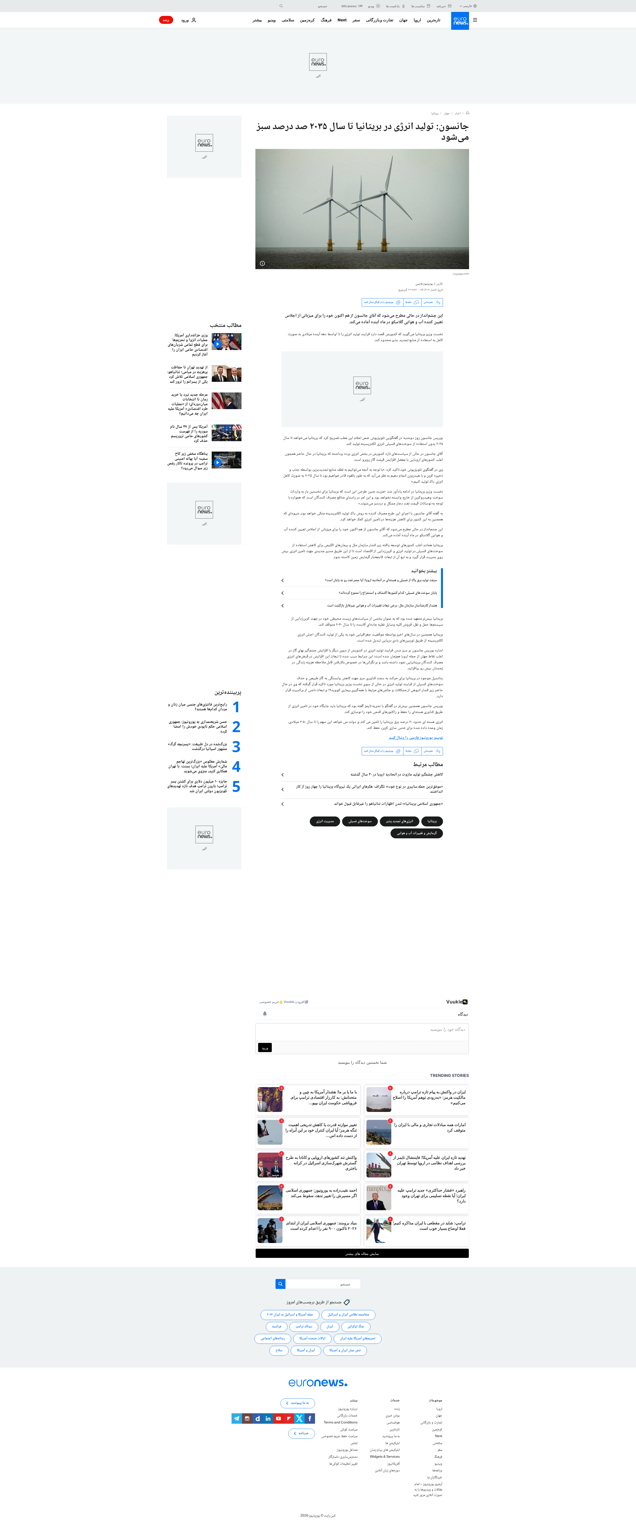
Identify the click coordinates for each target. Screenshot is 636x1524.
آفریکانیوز (393, 1464)
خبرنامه (304, 1433)
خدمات (395, 1401)
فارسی (467, 6)
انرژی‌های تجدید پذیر (399, 821)
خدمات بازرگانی (347, 1416)
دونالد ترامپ (304, 1327)
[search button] (281, 6)
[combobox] (306, 6)
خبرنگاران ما (434, 1477)
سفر (356, 19)
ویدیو (272, 19)
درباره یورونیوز (348, 1409)
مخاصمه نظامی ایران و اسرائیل (348, 1315)
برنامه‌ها (437, 1471)
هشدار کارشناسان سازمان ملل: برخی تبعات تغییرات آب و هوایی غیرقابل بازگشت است (382, 605)
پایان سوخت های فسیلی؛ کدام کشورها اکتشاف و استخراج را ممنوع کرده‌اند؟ (388, 593)
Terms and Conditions (341, 1423)
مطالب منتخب (225, 325)
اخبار (458, 114)
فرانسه (276, 1327)
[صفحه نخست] (467, 113)
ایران (329, 1327)
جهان (403, 19)
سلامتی (288, 19)
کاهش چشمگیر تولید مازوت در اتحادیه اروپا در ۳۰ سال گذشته (397, 774)
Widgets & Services (385, 1457)
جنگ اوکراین (356, 1327)
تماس (354, 1443)
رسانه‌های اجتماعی (273, 1339)
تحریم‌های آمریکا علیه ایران (357, 1339)
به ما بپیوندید (391, 1436)
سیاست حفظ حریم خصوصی (339, 1436)
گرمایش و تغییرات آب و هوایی (417, 833)
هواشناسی (393, 1423)
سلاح (279, 1350)
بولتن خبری (393, 1416)
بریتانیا (434, 114)
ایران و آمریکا (306, 1350)
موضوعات (435, 1401)
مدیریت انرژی (325, 821)
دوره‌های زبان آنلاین (387, 1471)
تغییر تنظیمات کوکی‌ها (343, 1464)
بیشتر (354, 1401)
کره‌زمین (307, 19)
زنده (166, 20)
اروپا (417, 19)
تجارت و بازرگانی (379, 19)
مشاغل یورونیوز (347, 1450)
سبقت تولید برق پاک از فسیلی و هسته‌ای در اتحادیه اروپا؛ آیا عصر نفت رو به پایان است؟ (381, 580)
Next (342, 19)
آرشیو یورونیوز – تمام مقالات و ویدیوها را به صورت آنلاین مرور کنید (427, 1489)
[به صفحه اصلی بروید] (460, 21)
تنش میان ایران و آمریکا (345, 1350)
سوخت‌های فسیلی (360, 821)
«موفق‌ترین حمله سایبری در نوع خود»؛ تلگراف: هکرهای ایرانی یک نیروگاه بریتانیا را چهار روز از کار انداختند (369, 789)
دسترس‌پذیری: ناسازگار (343, 1457)
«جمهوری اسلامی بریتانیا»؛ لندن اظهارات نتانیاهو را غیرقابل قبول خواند (388, 804)
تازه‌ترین (433, 19)
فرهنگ (326, 19)
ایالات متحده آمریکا (312, 1339)
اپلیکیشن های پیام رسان (385, 1450)
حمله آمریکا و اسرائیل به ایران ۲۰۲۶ (290, 1315)
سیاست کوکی (349, 1429)
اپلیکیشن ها (392, 1443)
